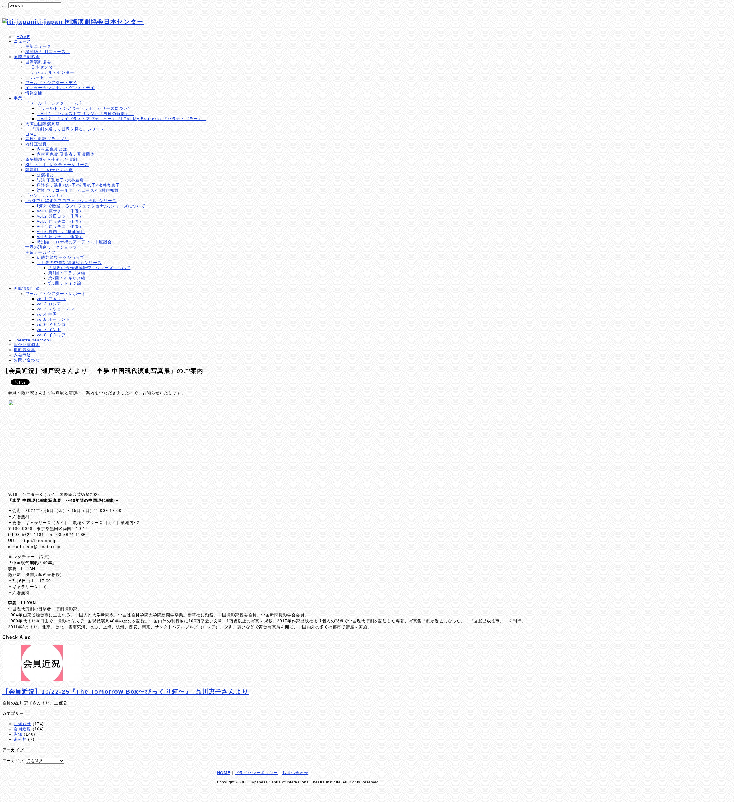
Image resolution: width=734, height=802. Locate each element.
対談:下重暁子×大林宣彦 (60, 180)
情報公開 (33, 93)
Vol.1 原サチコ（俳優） (60, 211)
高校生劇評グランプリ (47, 138)
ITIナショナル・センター (50, 72)
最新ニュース (38, 46)
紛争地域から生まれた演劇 (51, 159)
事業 (18, 98)
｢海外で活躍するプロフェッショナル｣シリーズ (71, 200)
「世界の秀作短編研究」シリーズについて (89, 267)
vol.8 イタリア (51, 334)
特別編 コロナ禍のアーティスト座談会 (74, 242)
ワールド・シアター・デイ (51, 82)
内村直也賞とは (52, 149)
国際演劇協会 (27, 56)
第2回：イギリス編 (66, 278)
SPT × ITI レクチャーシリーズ (57, 164)
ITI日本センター (41, 67)
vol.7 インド (49, 329)
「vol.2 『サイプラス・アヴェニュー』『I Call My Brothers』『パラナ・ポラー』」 (121, 118)
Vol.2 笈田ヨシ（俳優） (60, 216)
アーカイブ (13, 760)
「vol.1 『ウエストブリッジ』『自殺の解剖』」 (85, 113)
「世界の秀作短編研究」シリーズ (69, 262)
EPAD (31, 134)
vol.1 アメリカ (51, 298)
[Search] (4, 6)
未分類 (20, 739)
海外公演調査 (27, 344)
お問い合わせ (27, 360)
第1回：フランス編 (66, 273)
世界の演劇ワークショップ (51, 247)
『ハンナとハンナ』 (44, 195)
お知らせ (22, 723)
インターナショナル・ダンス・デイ (60, 87)
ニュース (22, 41)
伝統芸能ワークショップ (60, 257)
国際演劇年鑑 (27, 288)
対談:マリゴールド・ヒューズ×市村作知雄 (78, 190)
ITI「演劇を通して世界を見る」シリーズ (65, 129)
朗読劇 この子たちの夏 (49, 169)
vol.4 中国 (47, 314)
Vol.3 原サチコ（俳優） (60, 221)
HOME (23, 36)
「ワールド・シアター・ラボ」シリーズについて (84, 108)
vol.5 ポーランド (53, 319)
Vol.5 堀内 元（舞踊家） (61, 231)
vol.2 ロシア (49, 304)
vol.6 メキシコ (51, 324)
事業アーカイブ (40, 252)
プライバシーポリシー (256, 772)
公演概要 (45, 175)
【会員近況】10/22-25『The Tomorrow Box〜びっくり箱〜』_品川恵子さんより (125, 691)
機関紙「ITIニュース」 (47, 51)
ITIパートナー (39, 77)
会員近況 (22, 729)
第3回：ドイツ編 (64, 283)
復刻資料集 (25, 349)
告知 (18, 734)
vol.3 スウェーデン (55, 309)
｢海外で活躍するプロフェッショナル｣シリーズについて (91, 206)
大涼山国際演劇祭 (42, 124)
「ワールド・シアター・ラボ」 (55, 103)
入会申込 (22, 355)
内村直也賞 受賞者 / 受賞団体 (66, 154)
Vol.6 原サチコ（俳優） (60, 236)
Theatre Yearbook (33, 340)
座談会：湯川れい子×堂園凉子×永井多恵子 (78, 185)
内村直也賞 (36, 144)
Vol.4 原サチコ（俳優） (60, 226)
